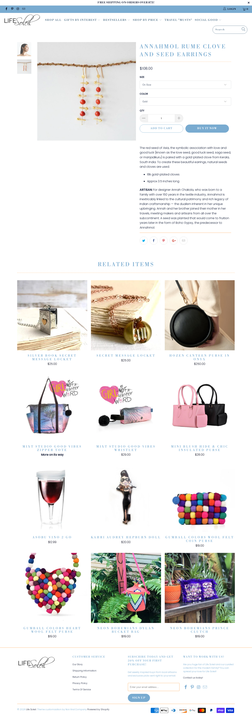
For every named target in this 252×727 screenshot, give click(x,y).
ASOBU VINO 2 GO (52, 497)
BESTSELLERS (115, 20)
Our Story (78, 664)
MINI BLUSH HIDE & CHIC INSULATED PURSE (200, 406)
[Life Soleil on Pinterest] (11, 9)
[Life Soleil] (22, 20)
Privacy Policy (80, 683)
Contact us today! (193, 677)
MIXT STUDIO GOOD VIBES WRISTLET (126, 406)
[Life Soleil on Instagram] (17, 9)
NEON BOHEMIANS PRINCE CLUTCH (200, 588)
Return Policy (80, 676)
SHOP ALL (53, 20)
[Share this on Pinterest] (164, 240)
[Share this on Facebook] (154, 240)
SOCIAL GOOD (207, 20)
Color (144, 94)
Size (142, 77)
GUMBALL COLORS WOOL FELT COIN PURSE (200, 497)
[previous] (42, 94)
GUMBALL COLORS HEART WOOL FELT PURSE (52, 588)
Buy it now (207, 128)
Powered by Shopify (98, 709)
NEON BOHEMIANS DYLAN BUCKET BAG (126, 588)
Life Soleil (31, 709)
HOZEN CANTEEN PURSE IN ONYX (200, 315)
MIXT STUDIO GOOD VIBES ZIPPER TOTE (52, 406)
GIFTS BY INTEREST (81, 20)
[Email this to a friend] (183, 240)
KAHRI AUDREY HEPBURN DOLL (126, 497)
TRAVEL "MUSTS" (178, 20)
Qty (142, 110)
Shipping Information (84, 670)
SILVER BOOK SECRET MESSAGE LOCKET (52, 315)
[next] (130, 94)
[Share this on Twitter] (144, 240)
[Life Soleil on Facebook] (6, 9)
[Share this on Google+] (174, 240)
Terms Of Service (82, 689)
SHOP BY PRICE (146, 20)
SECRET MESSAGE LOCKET (126, 315)
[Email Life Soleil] (23, 9)
